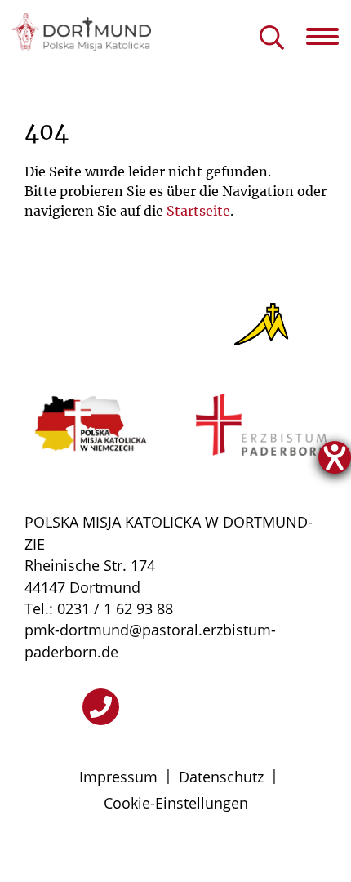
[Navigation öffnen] (328, 36)
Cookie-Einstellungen (176, 803)
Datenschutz (221, 776)
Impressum (118, 776)
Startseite (198, 211)
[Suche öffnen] (272, 38)
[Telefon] (100, 706)
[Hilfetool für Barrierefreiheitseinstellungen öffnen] (334, 457)
